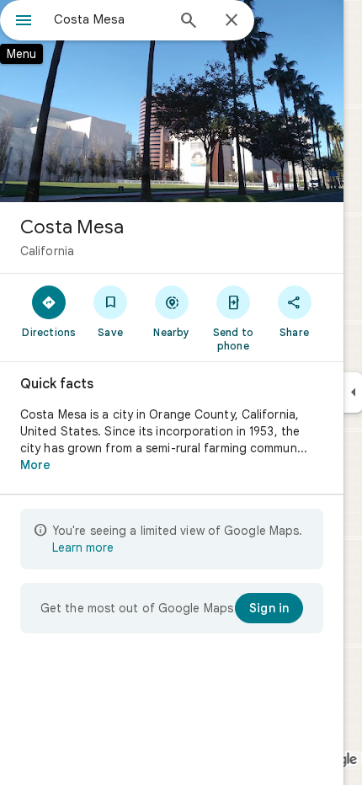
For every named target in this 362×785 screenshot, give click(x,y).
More (35, 465)
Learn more (83, 547)
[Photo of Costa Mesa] (171, 101)
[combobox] (109, 19)
